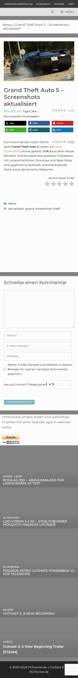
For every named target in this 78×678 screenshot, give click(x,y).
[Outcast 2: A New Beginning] (39, 615)
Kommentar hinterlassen (21, 116)
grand (29, 208)
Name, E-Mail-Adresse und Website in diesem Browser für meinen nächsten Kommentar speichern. (40, 369)
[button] (15, 123)
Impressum (43, 3)
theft (56, 208)
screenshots (43, 208)
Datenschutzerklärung (18, 3)
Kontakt (59, 3)
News (7, 25)
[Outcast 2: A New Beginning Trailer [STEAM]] (39, 654)
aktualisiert (16, 208)
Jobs (71, 3)
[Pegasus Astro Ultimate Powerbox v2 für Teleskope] (39, 575)
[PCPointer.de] (11, 12)
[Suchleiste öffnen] (52, 12)
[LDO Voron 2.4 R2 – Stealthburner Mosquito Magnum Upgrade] (39, 526)
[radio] (47, 184)
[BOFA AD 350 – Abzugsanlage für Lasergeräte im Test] (39, 485)
